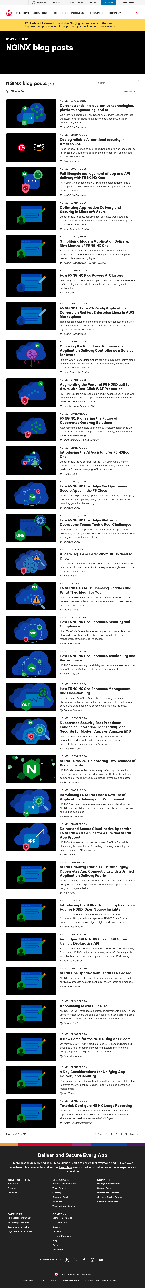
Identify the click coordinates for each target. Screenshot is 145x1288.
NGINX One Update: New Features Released (95, 973)
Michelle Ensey (71, 507)
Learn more (106, 26)
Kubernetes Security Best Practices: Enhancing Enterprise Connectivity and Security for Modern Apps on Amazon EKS (95, 727)
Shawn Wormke (72, 782)
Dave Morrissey (72, 161)
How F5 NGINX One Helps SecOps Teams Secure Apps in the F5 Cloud (93, 488)
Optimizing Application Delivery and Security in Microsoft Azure (90, 209)
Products (12, 1188)
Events (55, 1245)
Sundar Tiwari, (71, 406)
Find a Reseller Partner (19, 1217)
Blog (25, 39)
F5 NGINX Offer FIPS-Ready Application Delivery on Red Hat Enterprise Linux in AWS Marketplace (97, 312)
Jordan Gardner (97, 262)
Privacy (54, 1280)
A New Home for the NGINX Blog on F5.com (95, 1039)
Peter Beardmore (72, 816)
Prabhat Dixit (70, 609)
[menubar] (72, 2)
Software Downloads (107, 1201)
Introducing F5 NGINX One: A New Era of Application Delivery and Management (93, 797)
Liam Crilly (69, 292)
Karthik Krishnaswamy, (76, 262)
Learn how (65, 1167)
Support (93, 2)
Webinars (57, 1201)
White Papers (59, 1188)
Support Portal (104, 1188)
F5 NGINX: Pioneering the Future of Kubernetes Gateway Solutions (89, 420)
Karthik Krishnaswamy (75, 127)
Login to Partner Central (20, 1231)
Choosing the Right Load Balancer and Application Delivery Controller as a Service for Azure (97, 350)
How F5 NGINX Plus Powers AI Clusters (91, 275)
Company (11, 39)
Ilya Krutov (83, 229)
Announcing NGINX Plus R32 (83, 1006)
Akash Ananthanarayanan (77, 1122)
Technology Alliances (18, 1222)
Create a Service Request (110, 1197)
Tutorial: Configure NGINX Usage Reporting (96, 1105)
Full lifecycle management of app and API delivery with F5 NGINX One (95, 175)
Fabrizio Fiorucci (72, 960)
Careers (56, 1227)
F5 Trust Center (60, 1222)
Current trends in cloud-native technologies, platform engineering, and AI (97, 107)
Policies (42, 1280)
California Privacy (71, 1280)
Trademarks (27, 1280)
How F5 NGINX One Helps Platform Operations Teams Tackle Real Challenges (95, 522)
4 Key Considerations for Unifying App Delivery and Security (92, 1074)
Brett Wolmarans (72, 643)
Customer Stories (61, 1197)
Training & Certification (64, 1206)
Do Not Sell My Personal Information (101, 1280)
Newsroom (57, 1249)
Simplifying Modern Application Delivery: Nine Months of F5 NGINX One (94, 243)
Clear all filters (130, 91)
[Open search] (137, 12)
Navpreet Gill (87, 406)
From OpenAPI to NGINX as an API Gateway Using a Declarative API (96, 941)
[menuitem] (39, 2)
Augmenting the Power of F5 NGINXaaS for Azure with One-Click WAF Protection (95, 386)
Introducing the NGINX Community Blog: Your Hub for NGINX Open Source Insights (97, 907)
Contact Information (62, 1217)
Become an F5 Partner (19, 1227)
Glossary (56, 1192)
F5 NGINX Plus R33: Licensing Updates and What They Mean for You (95, 590)
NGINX (64, 100)
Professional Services (108, 1192)
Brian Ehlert (69, 854)
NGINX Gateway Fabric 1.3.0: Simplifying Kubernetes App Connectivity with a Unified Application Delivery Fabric (97, 871)
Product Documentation (64, 1183)
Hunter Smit (70, 473)
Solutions (12, 1192)
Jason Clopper (71, 673)
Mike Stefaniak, (72, 439)
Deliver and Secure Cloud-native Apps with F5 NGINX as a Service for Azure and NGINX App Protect (95, 833)
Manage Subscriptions (108, 1183)
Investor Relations (61, 1236)
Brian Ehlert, (70, 229)
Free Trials (13, 1183)
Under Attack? (128, 2)
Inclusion (56, 1231)
